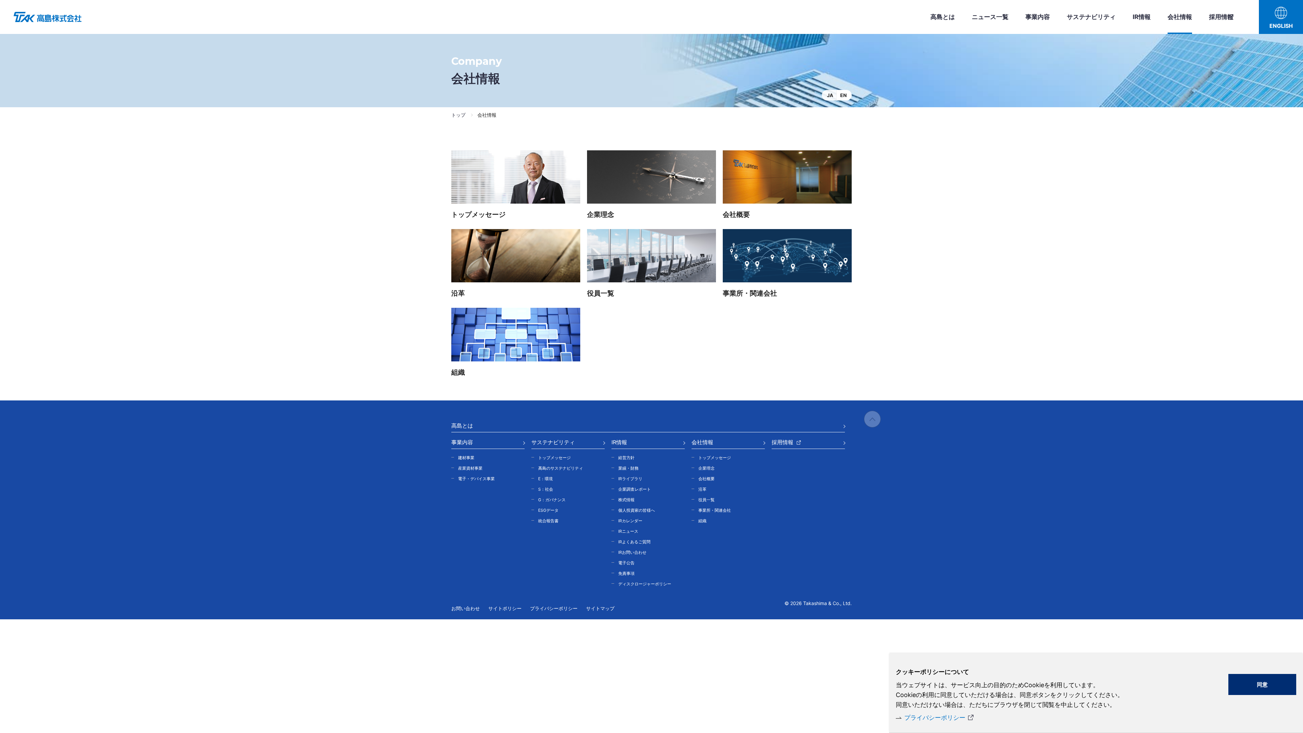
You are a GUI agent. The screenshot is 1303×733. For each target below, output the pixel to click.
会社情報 (1180, 16)
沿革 (458, 293)
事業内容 (1037, 16)
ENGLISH (1281, 25)
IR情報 (1142, 16)
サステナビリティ (1091, 16)
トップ (458, 115)
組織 (458, 372)
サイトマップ (600, 608)
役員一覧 (600, 293)
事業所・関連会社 (750, 293)
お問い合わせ (465, 608)
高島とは (942, 16)
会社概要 (736, 214)
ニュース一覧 (990, 16)
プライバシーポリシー (934, 717)
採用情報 (1221, 16)
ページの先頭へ (872, 419)
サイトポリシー (505, 608)
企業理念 (600, 214)
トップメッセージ (478, 214)
